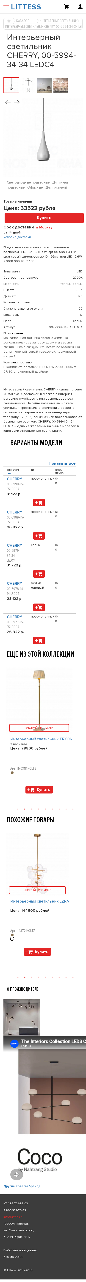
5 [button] (45, 977)
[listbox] (43, 1279)
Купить (44, 217)
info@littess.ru (13, 1217)
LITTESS (26, 7)
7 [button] (59, 977)
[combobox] (46, 227)
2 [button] (24, 977)
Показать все (62, 463)
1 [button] (18, 977)
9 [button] (73, 977)
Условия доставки (17, 237)
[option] (43, 895)
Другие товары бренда (21, 1186)
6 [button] (52, 977)
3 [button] (31, 977)
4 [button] (38, 977)
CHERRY (14, 479)
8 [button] (66, 977)
